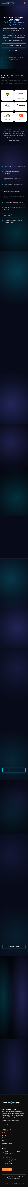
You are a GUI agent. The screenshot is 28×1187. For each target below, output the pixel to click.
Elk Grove (6, 995)
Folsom (21, 992)
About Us (4, 1140)
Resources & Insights (7, 1143)
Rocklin (14, 992)
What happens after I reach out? (10, 826)
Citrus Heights (17, 989)
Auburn (5, 999)
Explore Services (14, 50)
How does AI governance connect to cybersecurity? (11, 816)
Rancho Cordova (16, 995)
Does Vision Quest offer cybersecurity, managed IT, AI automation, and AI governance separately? (11, 810)
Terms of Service (20, 1183)
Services (4, 1135)
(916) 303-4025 (14, 59)
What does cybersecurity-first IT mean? (12, 804)
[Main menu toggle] (25, 3)
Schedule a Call (14, 770)
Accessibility (6, 1183)
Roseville (6, 992)
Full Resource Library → (14, 946)
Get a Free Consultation (14, 45)
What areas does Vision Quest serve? (11, 821)
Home (3, 1132)
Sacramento (7, 989)
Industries (4, 1137)
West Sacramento (15, 999)
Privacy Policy (13, 1183)
